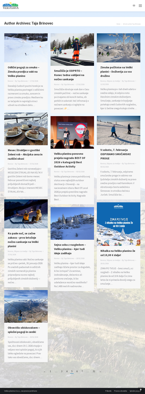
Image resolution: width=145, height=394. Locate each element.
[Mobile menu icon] (140, 6)
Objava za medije (113, 81)
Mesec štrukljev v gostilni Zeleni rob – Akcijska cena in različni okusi (25, 154)
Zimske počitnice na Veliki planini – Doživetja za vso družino (116, 72)
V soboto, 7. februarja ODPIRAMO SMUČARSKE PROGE (115, 154)
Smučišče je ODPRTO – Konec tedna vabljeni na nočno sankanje (69, 75)
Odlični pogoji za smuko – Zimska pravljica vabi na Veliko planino (23, 72)
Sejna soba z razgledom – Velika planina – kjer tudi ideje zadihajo (70, 249)
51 (94, 371)
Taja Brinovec (42, 23)
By (21, 81)
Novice (10, 81)
